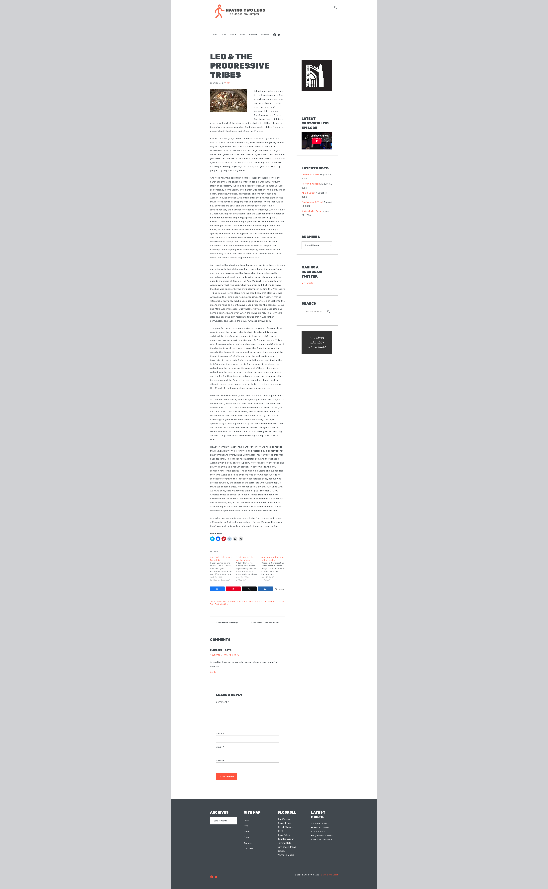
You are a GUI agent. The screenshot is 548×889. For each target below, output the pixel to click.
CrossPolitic (283, 835)
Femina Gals (284, 843)
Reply (213, 672)
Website (220, 760)
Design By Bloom (329, 875)
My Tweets (307, 283)
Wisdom (224, 604)
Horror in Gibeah (311, 183)
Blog (246, 825)
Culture (231, 601)
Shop (246, 837)
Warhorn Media (285, 855)
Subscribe (248, 849)
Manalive (273, 601)
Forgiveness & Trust (312, 202)
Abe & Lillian (308, 193)
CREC (280, 831)
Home (246, 820)
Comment (222, 701)
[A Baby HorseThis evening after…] (248, 568)
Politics (214, 604)
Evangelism (252, 601)
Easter (241, 601)
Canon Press (284, 823)
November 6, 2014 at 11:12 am (224, 655)
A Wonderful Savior (312, 211)
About (247, 831)
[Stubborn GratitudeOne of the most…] (274, 568)
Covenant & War (310, 174)
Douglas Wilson (285, 839)
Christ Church (285, 827)
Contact (247, 843)
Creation (221, 601)
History (263, 601)
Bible (212, 601)
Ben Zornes (283, 819)
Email (220, 747)
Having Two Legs (238, 10)
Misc (281, 601)
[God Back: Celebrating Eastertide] (223, 568)
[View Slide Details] (317, 75)
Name (220, 733)
